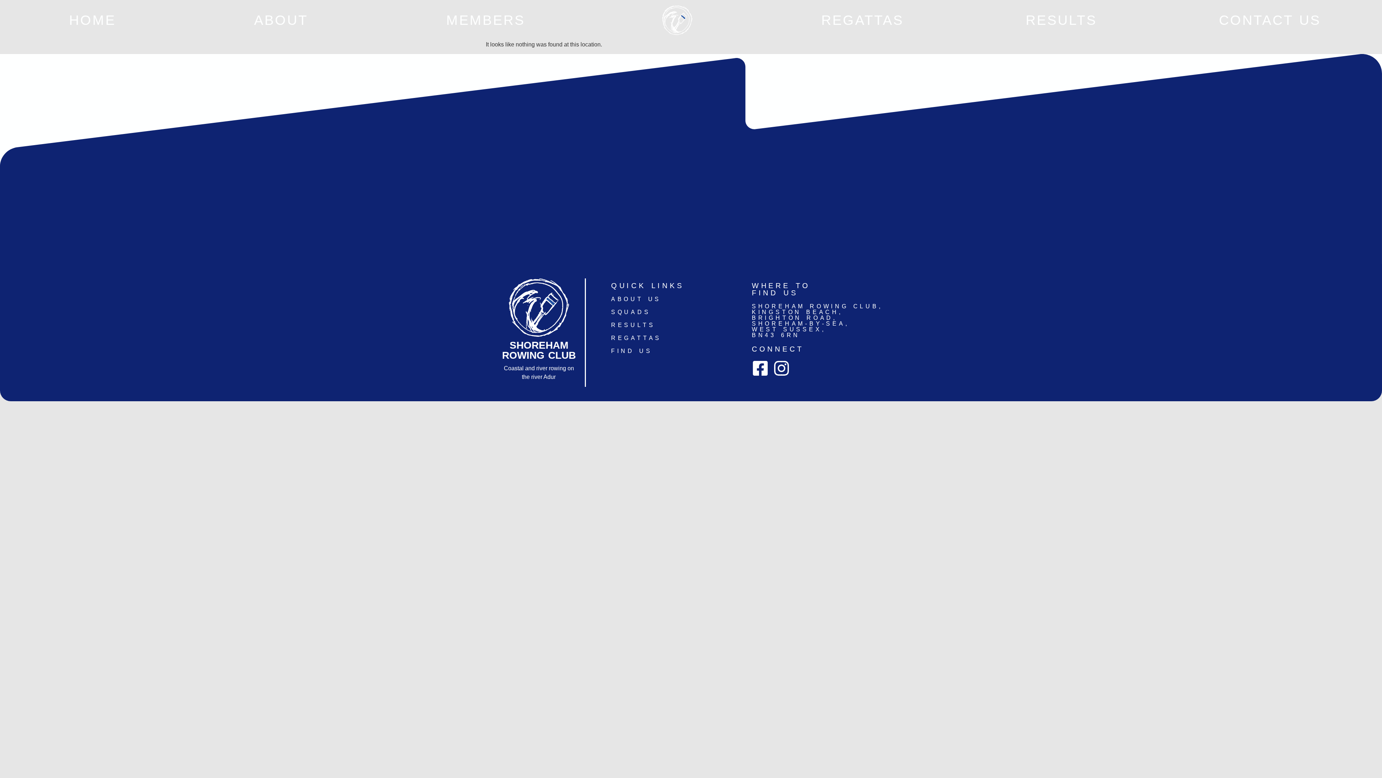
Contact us (1270, 20)
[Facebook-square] (760, 368)
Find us (631, 351)
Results (1061, 20)
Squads (631, 312)
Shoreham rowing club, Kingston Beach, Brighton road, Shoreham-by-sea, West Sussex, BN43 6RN (817, 320)
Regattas (862, 20)
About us (636, 299)
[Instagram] (781, 368)
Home (92, 20)
